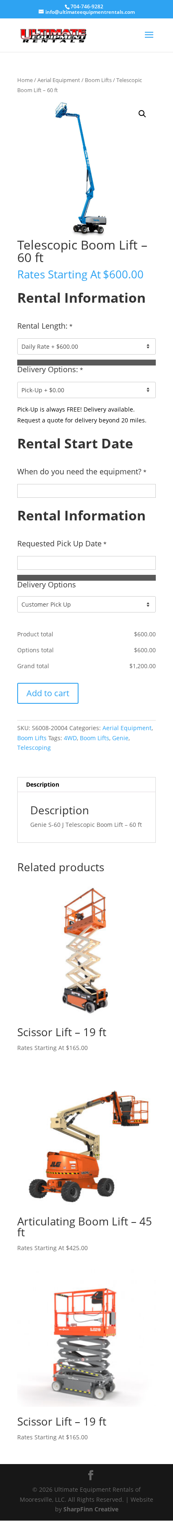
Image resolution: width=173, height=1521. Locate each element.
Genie (120, 738)
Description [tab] (42, 784)
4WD (70, 738)
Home (25, 80)
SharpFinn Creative (90, 1509)
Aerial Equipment (58, 80)
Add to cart (47, 693)
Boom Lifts (98, 80)
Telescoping (34, 747)
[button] (142, 113)
